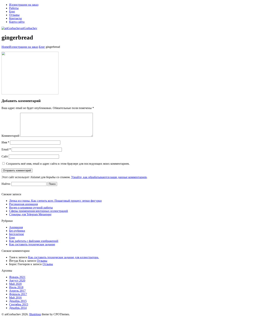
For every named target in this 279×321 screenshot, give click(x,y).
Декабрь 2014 (18, 307)
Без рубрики (17, 230)
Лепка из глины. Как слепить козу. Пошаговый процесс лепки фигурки (55, 200)
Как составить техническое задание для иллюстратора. (63, 257)
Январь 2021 (17, 277)
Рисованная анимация (23, 204)
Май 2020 (15, 283)
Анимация (16, 227)
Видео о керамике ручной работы (31, 207)
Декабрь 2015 (18, 301)
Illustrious (35, 314)
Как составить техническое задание (32, 244)
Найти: (6, 183)
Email (6, 149)
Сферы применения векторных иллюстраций (38, 211)
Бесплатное (16, 234)
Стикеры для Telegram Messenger (30, 214)
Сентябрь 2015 (18, 304)
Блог (42, 46)
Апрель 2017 (17, 290)
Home (5, 46)
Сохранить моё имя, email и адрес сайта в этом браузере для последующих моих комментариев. (68, 163)
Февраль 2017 (18, 294)
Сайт (5, 156)
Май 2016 (15, 297)
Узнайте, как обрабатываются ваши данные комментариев (109, 177)
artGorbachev (29, 28)
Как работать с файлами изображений (33, 241)
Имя (5, 142)
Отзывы (42, 260)
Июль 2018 (16, 287)
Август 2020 (17, 280)
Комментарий (10, 135)
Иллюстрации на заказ (23, 46)
